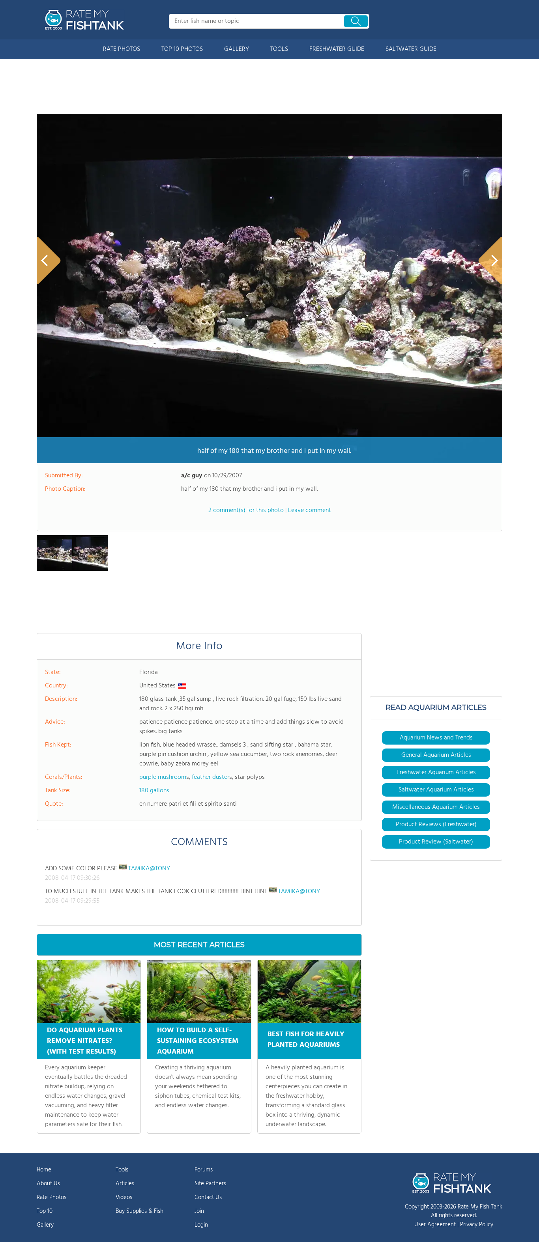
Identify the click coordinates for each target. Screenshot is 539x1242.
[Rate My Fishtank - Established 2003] (86, 19)
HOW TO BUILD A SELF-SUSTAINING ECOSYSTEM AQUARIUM (197, 1041)
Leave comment (309, 510)
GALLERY (236, 49)
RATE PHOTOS (121, 49)
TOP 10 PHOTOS (182, 49)
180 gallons (154, 791)
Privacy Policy (476, 1224)
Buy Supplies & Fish (139, 1211)
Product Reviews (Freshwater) (436, 824)
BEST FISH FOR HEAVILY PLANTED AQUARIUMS (306, 1039)
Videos (124, 1197)
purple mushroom (162, 777)
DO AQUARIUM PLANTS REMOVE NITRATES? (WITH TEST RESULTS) (84, 1041)
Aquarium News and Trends (436, 738)
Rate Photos (51, 1197)
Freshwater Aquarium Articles (436, 772)
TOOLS (279, 49)
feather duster (210, 777)
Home (44, 1170)
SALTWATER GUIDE (411, 49)
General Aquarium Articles (436, 755)
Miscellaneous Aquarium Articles (436, 807)
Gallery (45, 1225)
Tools (122, 1170)
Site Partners (210, 1183)
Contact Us (208, 1197)
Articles (125, 1183)
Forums (204, 1170)
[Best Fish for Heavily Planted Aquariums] (309, 991)
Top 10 (44, 1211)
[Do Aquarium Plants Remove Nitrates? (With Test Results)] (88, 991)
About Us (48, 1183)
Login (201, 1225)
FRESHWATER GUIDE (336, 49)
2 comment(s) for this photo (246, 510)
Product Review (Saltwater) (436, 842)
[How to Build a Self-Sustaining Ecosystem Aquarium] (199, 991)
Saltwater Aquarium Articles (436, 790)
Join (199, 1211)
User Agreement (435, 1224)
